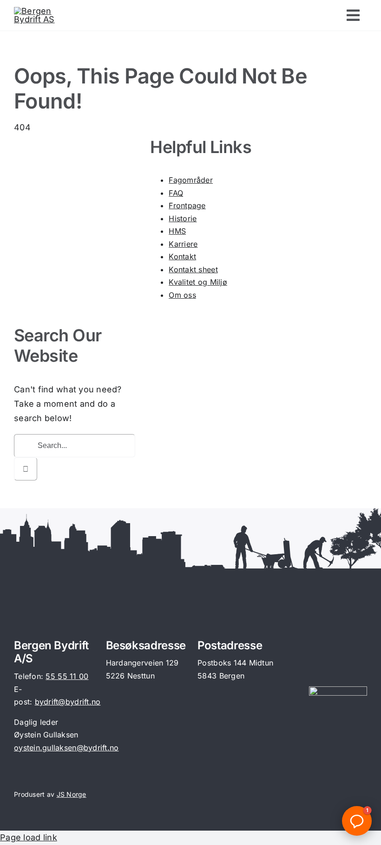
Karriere (183, 244)
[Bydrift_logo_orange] (41, 11)
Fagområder (191, 180)
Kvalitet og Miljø (198, 282)
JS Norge (71, 794)
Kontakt (182, 256)
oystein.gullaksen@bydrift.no (66, 747)
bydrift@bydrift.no (68, 701)
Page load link (28, 837)
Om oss (182, 295)
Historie (183, 218)
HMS (177, 231)
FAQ (176, 193)
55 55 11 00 (67, 676)
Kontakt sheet (193, 269)
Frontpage (187, 205)
